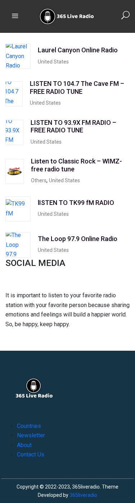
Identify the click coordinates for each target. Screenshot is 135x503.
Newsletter (31, 435)
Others (38, 180)
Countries (29, 426)
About (24, 445)
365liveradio (83, 495)
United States (53, 62)
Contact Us (30, 454)
